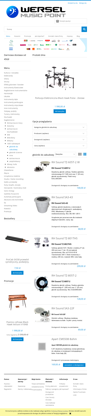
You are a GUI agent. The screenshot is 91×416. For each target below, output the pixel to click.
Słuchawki (8, 117)
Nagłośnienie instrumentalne (15, 90)
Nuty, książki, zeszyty (12, 185)
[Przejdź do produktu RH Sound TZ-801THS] (42, 242)
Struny (6, 82)
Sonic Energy (9, 191)
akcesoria (10, 167)
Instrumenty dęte (11, 99)
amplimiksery (14, 161)
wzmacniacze (14, 158)
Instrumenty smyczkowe (13, 105)
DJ (5, 203)
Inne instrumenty (11, 108)
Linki (74, 395)
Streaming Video (10, 205)
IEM (8, 135)
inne (11, 155)
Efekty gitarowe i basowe (14, 84)
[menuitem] (8, 36)
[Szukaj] (84, 29)
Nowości (7, 208)
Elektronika (8, 76)
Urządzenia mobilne (12, 176)
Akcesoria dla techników (13, 200)
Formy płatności (51, 386)
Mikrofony (11, 138)
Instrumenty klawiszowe (13, 87)
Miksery (10, 141)
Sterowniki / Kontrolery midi (15, 188)
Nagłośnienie (9, 120)
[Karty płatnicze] (45, 45)
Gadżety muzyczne (11, 194)
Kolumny (10, 126)
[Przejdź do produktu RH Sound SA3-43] (42, 204)
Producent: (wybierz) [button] (41, 133)
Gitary (6, 79)
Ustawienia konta (38, 387)
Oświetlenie (8, 170)
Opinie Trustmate (79, 392)
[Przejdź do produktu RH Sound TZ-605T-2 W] (42, 166)
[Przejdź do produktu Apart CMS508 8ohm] (42, 346)
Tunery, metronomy (12, 114)
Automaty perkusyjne (12, 197)
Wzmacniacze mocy (14, 123)
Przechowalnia (37, 390)
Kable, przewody (10, 182)
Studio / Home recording (13, 179)
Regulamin (7, 389)
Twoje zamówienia (38, 384)
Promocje (7, 211)
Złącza (6, 173)
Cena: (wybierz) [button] (39, 146)
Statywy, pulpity (10, 111)
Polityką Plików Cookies (59, 411)
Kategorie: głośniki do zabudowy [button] (45, 127)
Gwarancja (21, 386)
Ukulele (7, 96)
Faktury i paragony (52, 389)
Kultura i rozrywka (11, 73)
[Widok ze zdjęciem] (80, 154)
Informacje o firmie (79, 389)
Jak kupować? (64, 389)
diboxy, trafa (12, 164)
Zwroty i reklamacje (25, 389)
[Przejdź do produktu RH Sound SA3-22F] (42, 314)
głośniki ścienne (15, 152)
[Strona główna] (36, 11)
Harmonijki (8, 93)
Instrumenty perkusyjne (13, 102)
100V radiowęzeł (13, 143)
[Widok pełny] (84, 154)
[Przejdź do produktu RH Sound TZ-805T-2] (42, 282)
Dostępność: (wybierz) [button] (42, 139)
